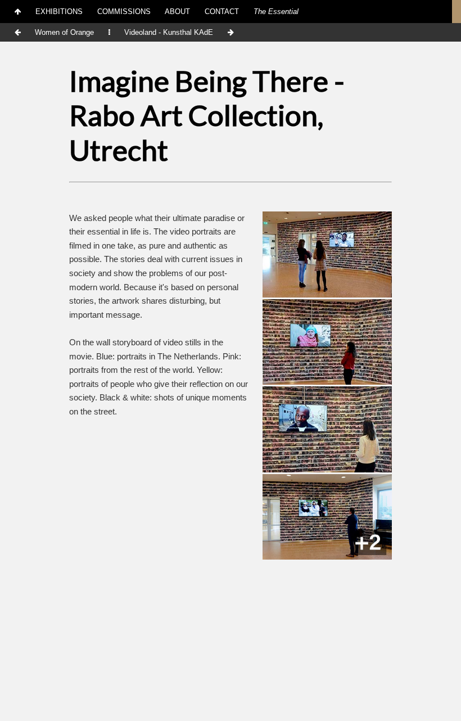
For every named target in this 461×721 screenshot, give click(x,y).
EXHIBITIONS (59, 11)
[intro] (18, 11)
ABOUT (177, 11)
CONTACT (222, 11)
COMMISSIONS (124, 11)
